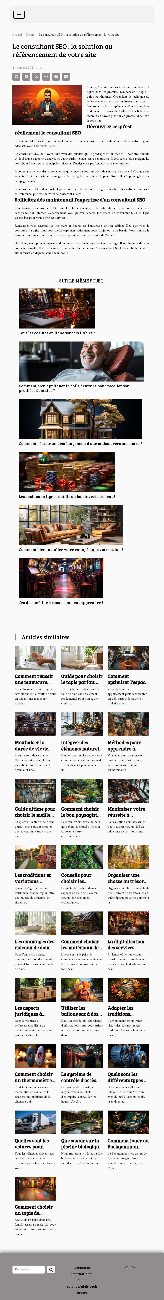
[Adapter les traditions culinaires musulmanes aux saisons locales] (128, 990)
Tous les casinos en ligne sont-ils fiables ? (57, 332)
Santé (82, 1280)
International (82, 1274)
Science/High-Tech (82, 1286)
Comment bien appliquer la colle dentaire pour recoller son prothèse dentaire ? (74, 388)
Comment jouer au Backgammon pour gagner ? (128, 1146)
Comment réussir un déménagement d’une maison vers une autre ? (80, 443)
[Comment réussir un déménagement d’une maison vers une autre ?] (80, 419)
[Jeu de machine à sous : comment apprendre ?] (61, 578)
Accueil (17, 35)
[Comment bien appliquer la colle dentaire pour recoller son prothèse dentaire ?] (81, 361)
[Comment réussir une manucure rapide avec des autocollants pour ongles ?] (35, 658)
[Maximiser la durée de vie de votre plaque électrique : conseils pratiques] (35, 724)
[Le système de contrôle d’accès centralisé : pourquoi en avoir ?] (82, 1056)
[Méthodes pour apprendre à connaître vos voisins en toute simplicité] (128, 724)
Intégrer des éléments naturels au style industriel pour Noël (81, 751)
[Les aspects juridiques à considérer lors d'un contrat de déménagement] (35, 990)
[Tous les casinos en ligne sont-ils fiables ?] (57, 308)
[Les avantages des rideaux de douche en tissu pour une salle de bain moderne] (35, 923)
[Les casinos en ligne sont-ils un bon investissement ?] (67, 472)
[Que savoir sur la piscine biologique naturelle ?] (82, 1122)
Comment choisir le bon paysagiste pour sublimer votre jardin (80, 817)
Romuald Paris (45, 146)
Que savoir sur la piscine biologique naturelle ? (81, 1146)
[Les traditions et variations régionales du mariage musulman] (35, 857)
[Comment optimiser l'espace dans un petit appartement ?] (128, 658)
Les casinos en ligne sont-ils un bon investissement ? (67, 496)
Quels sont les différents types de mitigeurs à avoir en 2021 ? (128, 1083)
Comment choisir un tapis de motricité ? (34, 1212)
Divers (30, 35)
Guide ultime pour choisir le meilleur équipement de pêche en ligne (35, 817)
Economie (82, 1267)
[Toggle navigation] (19, 15)
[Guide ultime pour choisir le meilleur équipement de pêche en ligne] (35, 790)
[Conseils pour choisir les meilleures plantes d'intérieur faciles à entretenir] (82, 857)
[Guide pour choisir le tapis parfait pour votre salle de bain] (82, 658)
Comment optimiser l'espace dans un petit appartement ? (128, 685)
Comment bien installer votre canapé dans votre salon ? (71, 549)
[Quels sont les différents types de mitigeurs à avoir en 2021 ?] (128, 1056)
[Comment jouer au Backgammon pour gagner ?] (128, 1122)
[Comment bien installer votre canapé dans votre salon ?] (71, 525)
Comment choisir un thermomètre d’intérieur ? (34, 1080)
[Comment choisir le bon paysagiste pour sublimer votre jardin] (82, 790)
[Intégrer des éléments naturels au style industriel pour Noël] (82, 724)
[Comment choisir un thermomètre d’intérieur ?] (35, 1056)
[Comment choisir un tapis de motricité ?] (35, 1188)
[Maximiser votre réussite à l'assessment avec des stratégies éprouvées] (128, 790)
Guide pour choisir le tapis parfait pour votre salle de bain (82, 685)
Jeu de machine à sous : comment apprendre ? (61, 602)
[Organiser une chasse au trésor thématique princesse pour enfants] (128, 857)
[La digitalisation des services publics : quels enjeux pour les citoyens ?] (128, 923)
